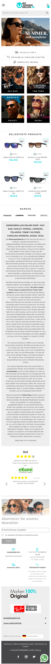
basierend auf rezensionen (25, 460)
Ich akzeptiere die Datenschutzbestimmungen (21, 535)
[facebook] (18, 655)
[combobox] (25, 13)
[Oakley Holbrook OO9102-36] (13, 145)
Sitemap (38, 650)
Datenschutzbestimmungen (23, 644)
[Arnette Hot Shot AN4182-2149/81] (37, 179)
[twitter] (34, 655)
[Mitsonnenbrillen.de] (25, 3)
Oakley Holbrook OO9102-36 (13, 157)
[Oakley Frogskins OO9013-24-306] (13, 179)
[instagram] (26, 655)
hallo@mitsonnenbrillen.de (13, 556)
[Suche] (47, 12)
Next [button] (45, 484)
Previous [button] (6, 484)
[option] (25, 486)
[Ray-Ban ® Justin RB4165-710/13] (37, 145)
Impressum (8, 644)
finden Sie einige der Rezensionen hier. (25, 464)
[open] (3, 5)
